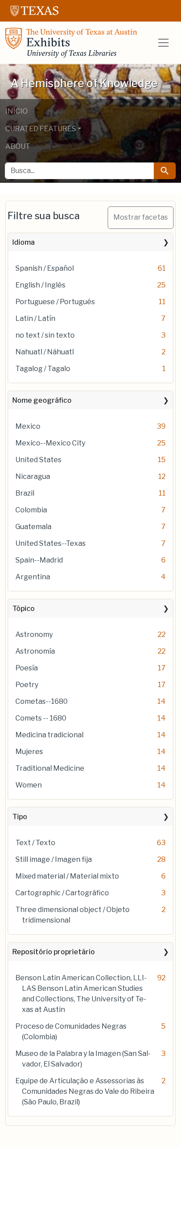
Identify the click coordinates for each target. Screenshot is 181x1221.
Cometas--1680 (41, 701)
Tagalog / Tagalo (42, 368)
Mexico (27, 426)
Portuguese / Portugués (55, 302)
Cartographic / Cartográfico (62, 893)
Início (16, 111)
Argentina (32, 577)
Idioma (23, 242)
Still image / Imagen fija (53, 859)
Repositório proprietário (53, 952)
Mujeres (29, 751)
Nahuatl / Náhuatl (44, 352)
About (17, 146)
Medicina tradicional (49, 735)
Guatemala (33, 526)
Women (28, 785)
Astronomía (35, 651)
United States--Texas (50, 543)
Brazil (24, 493)
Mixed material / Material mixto (67, 876)
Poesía (26, 668)
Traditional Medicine (49, 768)
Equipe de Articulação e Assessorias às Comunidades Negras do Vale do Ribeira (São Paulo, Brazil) (84, 1091)
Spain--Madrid (39, 560)
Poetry (26, 684)
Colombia (31, 510)
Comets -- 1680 (40, 718)
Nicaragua (32, 476)
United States (38, 460)
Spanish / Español (44, 268)
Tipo (19, 817)
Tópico (23, 608)
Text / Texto (35, 843)
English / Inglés (40, 285)
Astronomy (34, 634)
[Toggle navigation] (163, 42)
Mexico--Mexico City (50, 443)
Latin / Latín (35, 318)
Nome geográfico (42, 400)
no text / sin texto (45, 335)
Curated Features (40, 129)
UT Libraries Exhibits (71, 42)
